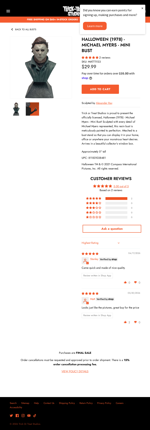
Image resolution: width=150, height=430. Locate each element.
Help (36, 403)
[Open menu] (8, 11)
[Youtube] (28, 416)
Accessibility (16, 407)
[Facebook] (17, 416)
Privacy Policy (104, 403)
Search (13, 403)
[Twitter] (11, 416)
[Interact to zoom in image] (41, 67)
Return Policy (86, 403)
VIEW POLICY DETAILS (75, 371)
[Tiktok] (34, 416)
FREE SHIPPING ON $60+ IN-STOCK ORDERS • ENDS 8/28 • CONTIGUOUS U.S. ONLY (75, 19)
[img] (90, 254)
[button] (90, 57)
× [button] (142, 8)
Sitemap (25, 403)
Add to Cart (100, 89)
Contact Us (49, 403)
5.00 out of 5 (121, 186)
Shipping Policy (67, 403)
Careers (119, 403)
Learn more (95, 26)
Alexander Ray (104, 103)
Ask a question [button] (112, 228)
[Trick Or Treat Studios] (75, 11)
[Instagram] (23, 416)
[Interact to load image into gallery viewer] (16, 109)
